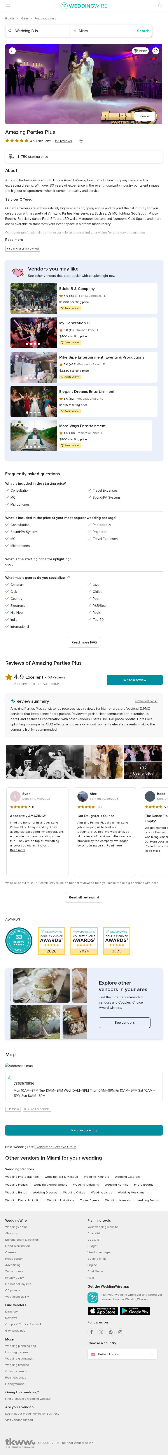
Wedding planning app (20, 1346)
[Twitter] (101, 1332)
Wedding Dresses (45, 1192)
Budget (93, 1246)
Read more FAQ (84, 642)
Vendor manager (99, 1252)
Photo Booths (143, 1184)
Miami (25, 18)
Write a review (134, 680)
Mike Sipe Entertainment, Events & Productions (101, 357)
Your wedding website (103, 1227)
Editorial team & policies (22, 1240)
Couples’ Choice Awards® (23, 1324)
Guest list (94, 1240)
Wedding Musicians (131, 1192)
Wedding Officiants (86, 1184)
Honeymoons (14, 1384)
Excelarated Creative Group (55, 1147)
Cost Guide (95, 1271)
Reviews (11, 1318)
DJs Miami (13, 1109)
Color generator (16, 1371)
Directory (11, 1311)
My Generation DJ (75, 323)
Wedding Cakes (74, 1192)
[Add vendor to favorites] (155, 50)
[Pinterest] (111, 1332)
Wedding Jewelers (118, 1200)
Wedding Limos (101, 1192)
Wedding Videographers (50, 1184)
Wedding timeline (17, 1365)
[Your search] (12, 50)
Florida (10, 18)
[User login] (160, 6)
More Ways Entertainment (82, 425)
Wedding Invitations (60, 1200)
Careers (10, 1252)
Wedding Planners (96, 1177)
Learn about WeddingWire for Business (32, 1413)
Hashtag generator (18, 1352)
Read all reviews (82, 897)
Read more (14, 240)
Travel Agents (89, 1200)
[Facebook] (91, 1332)
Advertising (13, 1265)
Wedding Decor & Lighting (23, 1200)
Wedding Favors (148, 1200)
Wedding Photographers (22, 1177)
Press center (14, 1259)
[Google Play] (135, 1314)
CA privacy (12, 1290)
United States (108, 1354)
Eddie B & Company (77, 288)
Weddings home (16, 1227)
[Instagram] (120, 1332)
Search (143, 30)
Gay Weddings (15, 1330)
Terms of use (14, 1271)
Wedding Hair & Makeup (61, 1177)
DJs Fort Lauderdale (37, 1109)
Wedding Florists (16, 1184)
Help (91, 1278)
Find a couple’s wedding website (28, 1399)
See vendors (125, 1022)
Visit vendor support (19, 1420)
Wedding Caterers (127, 1177)
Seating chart (97, 1259)
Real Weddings (15, 1377)
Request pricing (84, 1130)
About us (11, 1233)
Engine (92, 1265)
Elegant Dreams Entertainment (87, 391)
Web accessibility (17, 1297)
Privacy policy (14, 1278)
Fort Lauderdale (45, 18)
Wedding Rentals (116, 1184)
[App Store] (103, 1314)
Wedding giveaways (19, 1358)
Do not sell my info (18, 1284)
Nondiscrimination (17, 1246)
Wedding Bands (16, 1192)
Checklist (94, 1233)
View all (145, 116)
